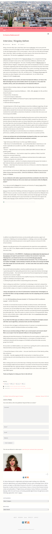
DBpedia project (40, 62)
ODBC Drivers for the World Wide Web (28, 170)
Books (25, 517)
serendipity (29, 388)
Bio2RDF (7, 187)
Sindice (41, 185)
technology (23, 386)
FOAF (18, 49)
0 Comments (21, 44)
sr (48, 474)
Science (19, 386)
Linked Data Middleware (27, 172)
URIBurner (36, 172)
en (46, 474)
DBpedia (11, 174)
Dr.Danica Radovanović (11, 35)
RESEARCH (20, 517)
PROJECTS (30, 517)
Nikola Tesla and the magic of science (14, 396)
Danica (14, 44)
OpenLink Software (27, 59)
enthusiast (32, 47)
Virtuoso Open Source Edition (14, 172)
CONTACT (36, 517)
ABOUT (15, 517)
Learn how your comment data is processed (32, 449)
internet (11, 386)
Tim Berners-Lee (28, 254)
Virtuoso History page (39, 72)
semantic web (23, 388)
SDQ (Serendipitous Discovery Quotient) (17, 299)
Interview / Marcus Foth (41, 396)
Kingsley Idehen (7, 59)
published (20, 55)
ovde (4, 30)
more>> (20, 493)
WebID (14, 261)
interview (15, 386)
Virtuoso (32, 70)
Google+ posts (16, 76)
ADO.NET (36, 91)
